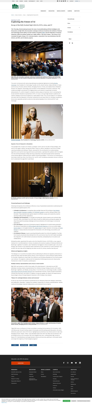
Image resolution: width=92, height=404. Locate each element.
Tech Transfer (24, 345)
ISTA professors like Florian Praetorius (38, 226)
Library (12, 376)
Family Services (56, 381)
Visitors (54, 387)
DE (67, 1)
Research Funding (15, 378)
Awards (72, 376)
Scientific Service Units (16, 371)
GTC (80, 401)
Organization (73, 374)
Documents (73, 393)
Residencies (73, 384)
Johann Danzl (38, 228)
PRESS (13, 1)
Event (15, 345)
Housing (54, 378)
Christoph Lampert (39, 212)
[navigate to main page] (18, 6)
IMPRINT (68, 401)
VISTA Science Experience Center (33, 379)
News (24, 14)
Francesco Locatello (27, 212)
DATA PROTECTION (74, 401)
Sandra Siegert (17, 228)
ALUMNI (25, 1)
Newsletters (70, 32)
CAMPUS (70, 11)
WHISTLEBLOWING (58, 401)
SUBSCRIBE (20, 363)
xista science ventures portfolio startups (21, 271)
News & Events (18, 14)
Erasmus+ (55, 385)
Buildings (55, 374)
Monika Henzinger (15, 140)
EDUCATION (51, 11)
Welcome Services (57, 383)
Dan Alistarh (56, 210)
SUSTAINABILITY (32, 1)
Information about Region (58, 390)
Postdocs (31, 374)
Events (69, 27)
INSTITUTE (76, 11)
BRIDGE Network (74, 391)
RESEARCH (43, 11)
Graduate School (32, 371)
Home (12, 14)
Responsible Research (16, 381)
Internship (31, 376)
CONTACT (71, 1)
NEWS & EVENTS (61, 11)
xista (43, 32)
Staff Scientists (14, 374)
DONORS (21, 1)
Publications (14, 383)
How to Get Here (56, 371)
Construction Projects (57, 376)
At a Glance (73, 371)
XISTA (41, 1)
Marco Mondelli (17, 212)
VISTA (38, 1)
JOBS (17, 1)
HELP (64, 401)
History (72, 382)
